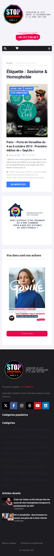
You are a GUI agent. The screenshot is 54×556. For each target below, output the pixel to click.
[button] (49, 48)
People (29, 460)
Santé (35, 467)
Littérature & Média (39, 172)
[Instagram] (21, 405)
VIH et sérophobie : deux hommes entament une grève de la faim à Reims (31, 516)
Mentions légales (9, 543)
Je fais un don (27, 334)
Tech (10, 480)
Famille (12, 172)
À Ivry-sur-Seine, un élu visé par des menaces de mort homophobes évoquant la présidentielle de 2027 (32, 502)
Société (28, 88)
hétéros (29, 172)
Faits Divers (40, 447)
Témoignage (29, 480)
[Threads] (29, 405)
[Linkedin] (45, 405)
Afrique (6, 436)
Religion (26, 467)
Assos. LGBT (16, 88)
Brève (4, 443)
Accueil (9, 63)
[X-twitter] (5, 405)
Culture (32, 442)
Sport (15, 473)
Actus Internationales (32, 430)
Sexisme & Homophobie (26, 178)
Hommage (19, 454)
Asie (12, 437)
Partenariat (18, 460)
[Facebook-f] (13, 405)
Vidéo (43, 480)
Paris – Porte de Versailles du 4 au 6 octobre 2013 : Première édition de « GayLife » (26, 146)
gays (23, 172)
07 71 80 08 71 (27, 387)
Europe (11, 448)
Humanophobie (37, 454)
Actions (7, 430)
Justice (8, 460)
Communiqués (17, 442)
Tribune (16, 481)
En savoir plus (18, 184)
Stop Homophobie (19, 93)
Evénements (23, 447)
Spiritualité (40, 178)
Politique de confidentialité (32, 543)
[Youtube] (37, 405)
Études (6, 485)
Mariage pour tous (31, 175)
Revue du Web (14, 155)
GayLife (18, 172)
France (8, 453)
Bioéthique (44, 436)
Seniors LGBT (11, 178)
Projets (17, 467)
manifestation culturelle (15, 175)
